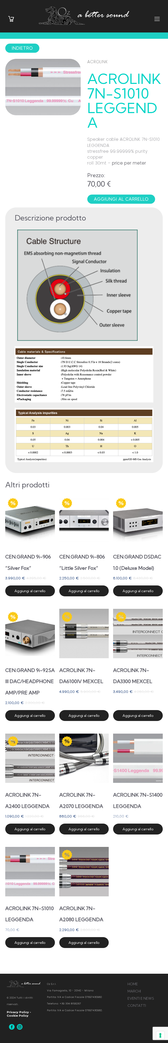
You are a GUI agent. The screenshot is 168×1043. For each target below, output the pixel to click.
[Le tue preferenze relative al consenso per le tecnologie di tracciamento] (160, 1035)
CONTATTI (137, 1005)
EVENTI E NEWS (141, 998)
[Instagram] (20, 1027)
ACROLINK (97, 62)
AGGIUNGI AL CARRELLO (121, 199)
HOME (133, 984)
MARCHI (134, 991)
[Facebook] (12, 1027)
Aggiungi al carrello (30, 591)
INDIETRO (22, 48)
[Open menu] (157, 19)
